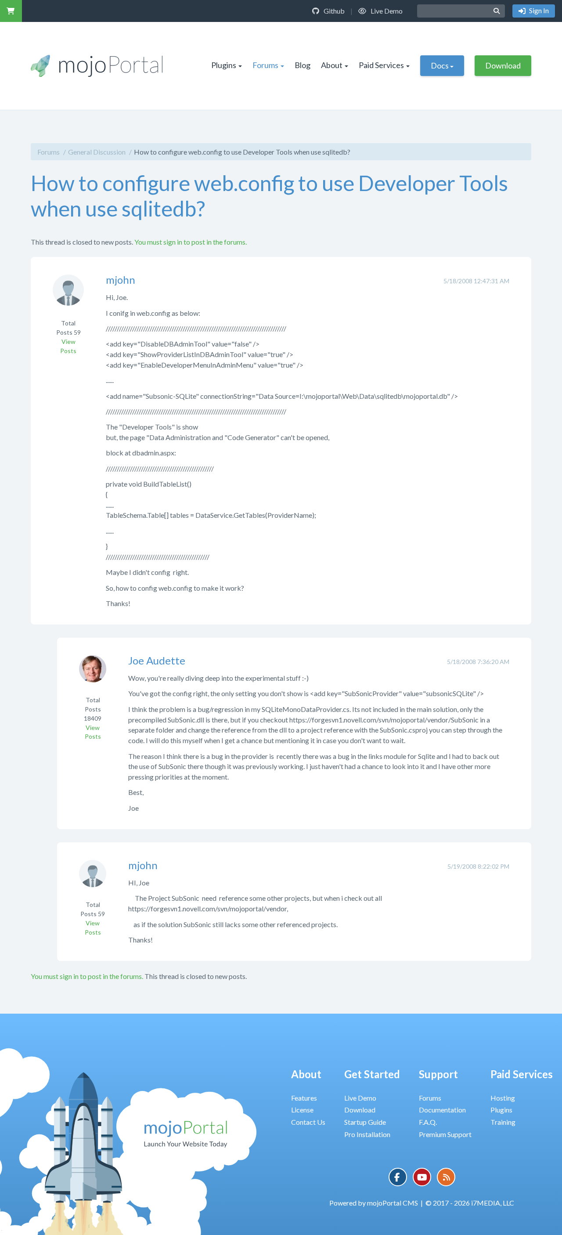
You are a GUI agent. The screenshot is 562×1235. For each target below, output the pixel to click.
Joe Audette (156, 660)
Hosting (502, 1098)
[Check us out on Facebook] (398, 1177)
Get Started (372, 1074)
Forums (265, 65)
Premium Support (445, 1134)
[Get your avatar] (68, 296)
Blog (302, 65)
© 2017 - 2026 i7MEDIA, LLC (469, 1203)
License (302, 1109)
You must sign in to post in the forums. (190, 242)
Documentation (442, 1109)
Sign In (538, 10)
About (331, 65)
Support (438, 1074)
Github (333, 11)
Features (304, 1098)
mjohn (120, 279)
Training (502, 1122)
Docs (440, 65)
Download (503, 65)
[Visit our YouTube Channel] (422, 1177)
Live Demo (386, 11)
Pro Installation (367, 1134)
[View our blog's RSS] (446, 1177)
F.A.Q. (428, 1122)
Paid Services (381, 65)
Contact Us (308, 1122)
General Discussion (97, 152)
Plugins (223, 65)
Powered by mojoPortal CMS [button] (373, 1203)
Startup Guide (365, 1122)
